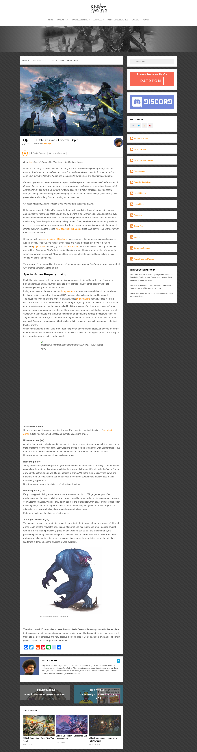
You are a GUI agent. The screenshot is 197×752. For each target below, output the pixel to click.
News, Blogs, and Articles (144, 259)
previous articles (70, 246)
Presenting (138, 215)
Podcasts (62, 20)
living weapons (68, 291)
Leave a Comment (58, 153)
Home (26, 60)
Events (135, 20)
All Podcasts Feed (141, 138)
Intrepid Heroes (140, 193)
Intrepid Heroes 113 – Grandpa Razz (44, 694)
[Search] (132, 61)
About (146, 20)
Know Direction (140, 149)
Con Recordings (80, 20)
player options (40, 246)
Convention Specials (142, 248)
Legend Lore (139, 204)
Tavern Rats (138, 226)
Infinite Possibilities (117, 20)
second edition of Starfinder (54, 239)
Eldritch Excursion (39, 60)
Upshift (137, 237)
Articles (97, 20)
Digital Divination (140, 171)
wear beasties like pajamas (68, 229)
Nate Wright (46, 144)
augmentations (83, 299)
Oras (31, 162)
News (50, 20)
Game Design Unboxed (143, 182)
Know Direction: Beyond (143, 160)
